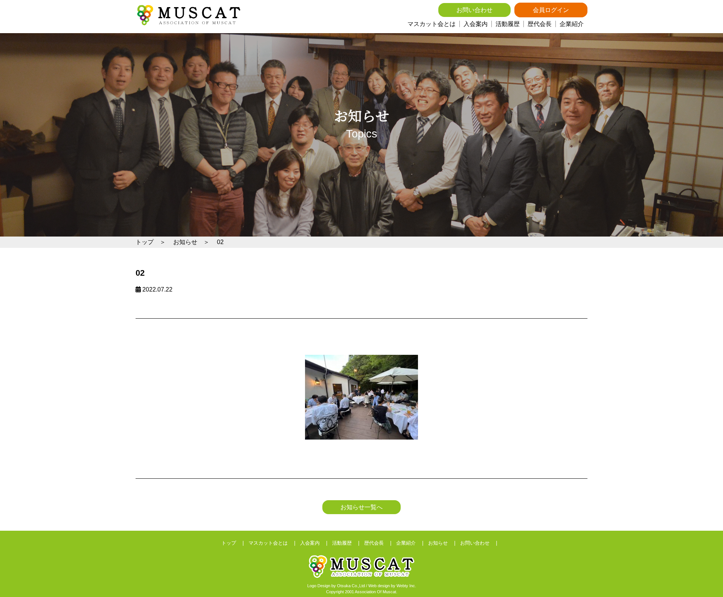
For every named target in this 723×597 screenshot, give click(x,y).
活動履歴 (508, 24)
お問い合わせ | (481, 543)
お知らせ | (444, 543)
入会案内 (476, 24)
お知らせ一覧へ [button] (361, 507)
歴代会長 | (380, 543)
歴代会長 (540, 24)
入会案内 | (316, 543)
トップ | (235, 543)
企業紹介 (572, 24)
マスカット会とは (431, 24)
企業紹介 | (412, 543)
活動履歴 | (348, 543)
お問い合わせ (474, 10)
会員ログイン (551, 10)
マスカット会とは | (274, 543)
